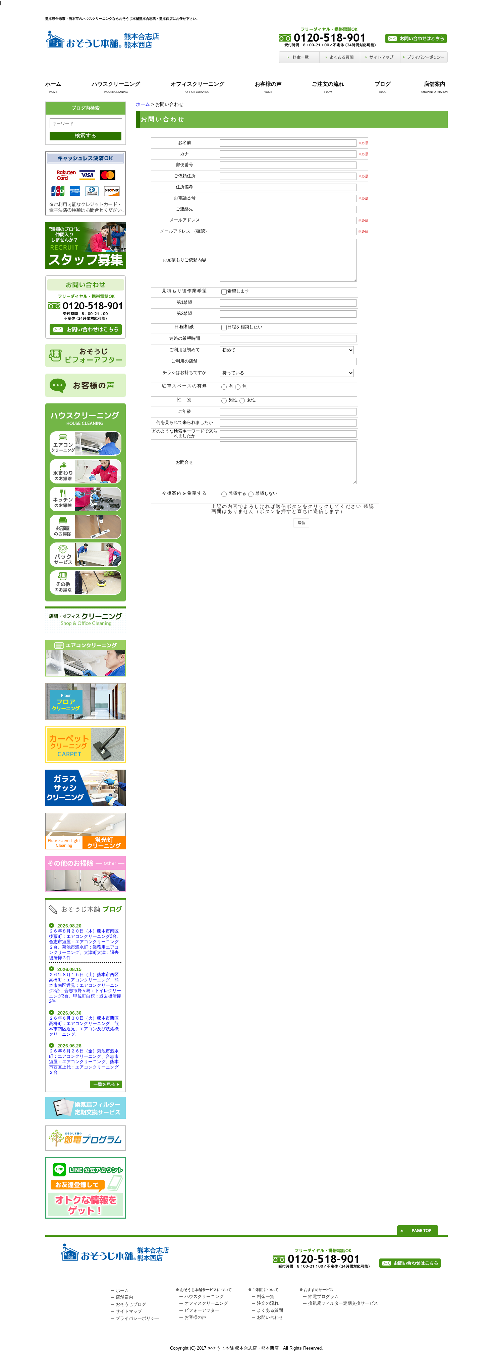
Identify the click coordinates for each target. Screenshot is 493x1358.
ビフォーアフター (201, 1310)
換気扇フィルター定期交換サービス (343, 1303)
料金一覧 (265, 1296)
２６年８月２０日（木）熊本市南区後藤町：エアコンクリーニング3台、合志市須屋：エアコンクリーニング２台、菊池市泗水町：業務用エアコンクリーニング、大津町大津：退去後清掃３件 (85, 944)
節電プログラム (323, 1296)
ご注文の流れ (328, 84)
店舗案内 (434, 84)
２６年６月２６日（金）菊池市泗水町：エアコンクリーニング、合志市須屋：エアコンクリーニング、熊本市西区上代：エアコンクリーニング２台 (84, 1061)
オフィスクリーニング (197, 84)
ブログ (383, 84)
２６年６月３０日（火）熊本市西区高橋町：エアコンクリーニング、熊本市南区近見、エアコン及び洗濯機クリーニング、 (84, 1026)
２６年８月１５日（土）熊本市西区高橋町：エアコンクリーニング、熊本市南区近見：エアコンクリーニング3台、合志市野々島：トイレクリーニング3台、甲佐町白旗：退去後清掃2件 (85, 988)
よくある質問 (270, 1310)
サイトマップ (129, 1311)
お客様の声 (268, 84)
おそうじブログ (131, 1304)
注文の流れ (268, 1303)
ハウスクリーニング (116, 84)
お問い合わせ (270, 1317)
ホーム (53, 84)
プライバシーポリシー (137, 1318)
